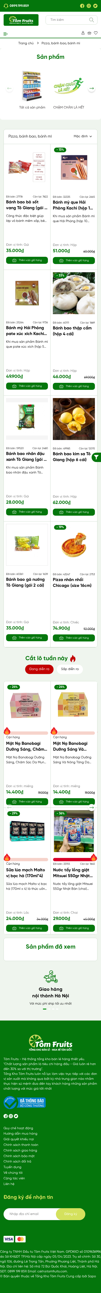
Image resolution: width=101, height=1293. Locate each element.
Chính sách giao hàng (20, 1150)
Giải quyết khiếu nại (19, 1139)
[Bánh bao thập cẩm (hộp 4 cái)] (74, 293)
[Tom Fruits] (20, 1239)
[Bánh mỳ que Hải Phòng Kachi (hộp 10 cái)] (74, 167)
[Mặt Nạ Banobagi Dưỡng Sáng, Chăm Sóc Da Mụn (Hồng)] (27, 705)
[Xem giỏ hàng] (89, 33)
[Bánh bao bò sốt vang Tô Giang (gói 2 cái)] (27, 167)
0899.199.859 (19, 6)
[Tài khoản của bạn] (83, 33)
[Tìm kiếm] (91, 20)
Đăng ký (70, 1214)
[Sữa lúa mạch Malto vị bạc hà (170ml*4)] (27, 831)
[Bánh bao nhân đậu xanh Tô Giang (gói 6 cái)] (27, 419)
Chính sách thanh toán (21, 1145)
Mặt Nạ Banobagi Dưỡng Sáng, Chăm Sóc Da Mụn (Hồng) (25, 750)
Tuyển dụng (12, 1167)
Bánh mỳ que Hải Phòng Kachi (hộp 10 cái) (73, 208)
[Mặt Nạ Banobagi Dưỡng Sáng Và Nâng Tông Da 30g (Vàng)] (74, 705)
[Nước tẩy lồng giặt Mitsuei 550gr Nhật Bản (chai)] (74, 831)
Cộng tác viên (14, 1178)
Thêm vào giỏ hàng (30, 260)
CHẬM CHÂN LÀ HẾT (68, 107)
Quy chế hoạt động (18, 1128)
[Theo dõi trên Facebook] (6, 1116)
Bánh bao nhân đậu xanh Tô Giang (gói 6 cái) (26, 460)
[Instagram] (89, 6)
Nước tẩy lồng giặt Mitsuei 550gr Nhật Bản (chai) (71, 876)
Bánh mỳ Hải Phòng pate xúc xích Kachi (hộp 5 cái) (25, 334)
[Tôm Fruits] (9, 1239)
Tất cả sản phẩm (32, 107)
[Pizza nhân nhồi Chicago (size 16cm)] (74, 545)
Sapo (92, 1276)
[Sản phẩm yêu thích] (95, 33)
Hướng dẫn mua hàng (20, 1134)
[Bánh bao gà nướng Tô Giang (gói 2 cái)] (27, 545)
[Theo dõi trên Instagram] (11, 1116)
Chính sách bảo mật (19, 1156)
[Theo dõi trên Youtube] (16, 1116)
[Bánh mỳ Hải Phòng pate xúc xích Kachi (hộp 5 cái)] (27, 293)
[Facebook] (82, 6)
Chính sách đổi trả (17, 1161)
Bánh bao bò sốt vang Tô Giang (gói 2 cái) (26, 208)
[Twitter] (95, 6)
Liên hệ (9, 1184)
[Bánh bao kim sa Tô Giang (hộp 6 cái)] (74, 419)
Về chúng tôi (13, 1173)
